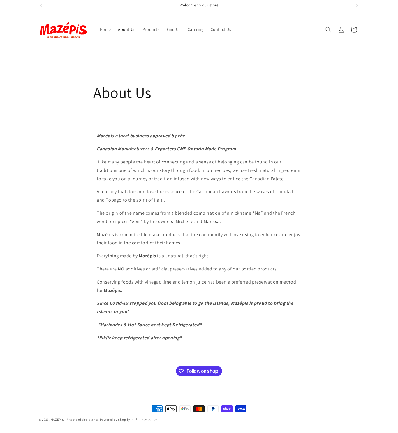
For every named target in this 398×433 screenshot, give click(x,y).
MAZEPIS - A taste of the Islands (75, 420)
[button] (328, 29)
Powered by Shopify (115, 420)
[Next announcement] (357, 5)
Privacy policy (146, 419)
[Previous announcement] (40, 5)
